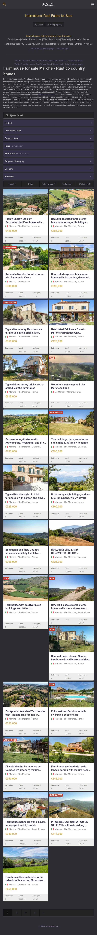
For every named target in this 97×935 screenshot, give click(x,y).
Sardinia (73, 64)
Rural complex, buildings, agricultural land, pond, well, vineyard (70, 496)
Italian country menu (46, 94)
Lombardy (71, 60)
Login (39, 24)
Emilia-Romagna (46, 60)
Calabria (79, 60)
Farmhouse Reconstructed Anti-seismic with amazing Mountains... (25, 878)
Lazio (62, 64)
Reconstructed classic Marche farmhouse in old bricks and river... (71, 657)
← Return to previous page (41, 48)
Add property (54, 24)
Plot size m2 (84, 184)
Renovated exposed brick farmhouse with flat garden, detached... (71, 275)
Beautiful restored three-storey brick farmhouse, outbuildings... (69, 220)
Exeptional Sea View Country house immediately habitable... (23, 551)
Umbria (25, 60)
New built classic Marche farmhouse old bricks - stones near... (69, 606)
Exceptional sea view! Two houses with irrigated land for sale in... (25, 712)
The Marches (34, 60)
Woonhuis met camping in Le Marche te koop (68, 386)
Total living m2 (48, 184)
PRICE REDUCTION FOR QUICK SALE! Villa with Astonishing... (69, 823)
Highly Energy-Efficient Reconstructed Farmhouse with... (24, 220)
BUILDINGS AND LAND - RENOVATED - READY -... (65, 551)
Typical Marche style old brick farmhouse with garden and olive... (25, 496)
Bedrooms (66, 184)
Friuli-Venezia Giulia (43, 64)
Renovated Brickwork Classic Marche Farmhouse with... (68, 330)
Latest (11, 184)
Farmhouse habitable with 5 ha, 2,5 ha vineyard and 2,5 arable (25, 823)
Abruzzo (55, 64)
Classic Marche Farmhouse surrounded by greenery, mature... (23, 768)
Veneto (32, 64)
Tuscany (18, 60)
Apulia (55, 60)
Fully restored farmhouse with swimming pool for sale (68, 712)
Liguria (80, 64)
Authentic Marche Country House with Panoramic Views (24, 275)
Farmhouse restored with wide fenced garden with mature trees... (70, 768)
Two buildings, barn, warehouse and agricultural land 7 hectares (69, 440)
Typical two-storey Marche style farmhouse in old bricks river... (23, 330)
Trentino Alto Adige (22, 64)
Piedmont (62, 60)
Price (30, 184)
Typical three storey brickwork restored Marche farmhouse (24, 386)
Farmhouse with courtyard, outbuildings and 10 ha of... (23, 606)
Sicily (67, 64)
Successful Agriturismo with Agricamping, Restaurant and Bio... (25, 440)
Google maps (62, 48)
